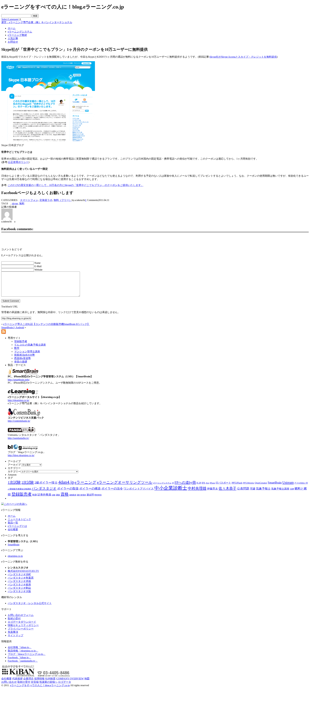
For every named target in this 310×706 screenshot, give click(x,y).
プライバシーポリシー (21, 628)
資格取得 (72, 495)
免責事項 (13, 632)
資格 (65, 494)
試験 (53, 495)
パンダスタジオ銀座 (19, 584)
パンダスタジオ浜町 (19, 574)
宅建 (252, 488)
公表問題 (243, 488)
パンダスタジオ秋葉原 (21, 577)
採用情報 (39, 678)
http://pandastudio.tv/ (18, 438)
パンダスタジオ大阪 (19, 591)
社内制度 (50, 678)
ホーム (12, 516)
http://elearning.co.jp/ (18, 400)
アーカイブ (14, 464)
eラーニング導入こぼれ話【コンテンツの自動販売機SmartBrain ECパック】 (46, 324)
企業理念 (28, 678)
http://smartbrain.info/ (19, 379)
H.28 (198, 483)
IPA (203, 483)
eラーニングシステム (162, 483)
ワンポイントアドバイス (139, 488)
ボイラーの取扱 (68, 488)
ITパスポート (223, 482)
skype (15, 203)
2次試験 (27, 482)
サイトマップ (15, 635)
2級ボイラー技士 (46, 482)
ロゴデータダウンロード (22, 621)
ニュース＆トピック (19, 519)
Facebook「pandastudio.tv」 (23, 660)
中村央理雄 (197, 488)
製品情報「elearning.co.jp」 (23, 650)
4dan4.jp (66, 482)
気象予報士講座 (280, 488)
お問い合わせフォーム (21, 615)
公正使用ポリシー (18, 162)
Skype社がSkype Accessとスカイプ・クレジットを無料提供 (243, 56)
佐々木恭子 (227, 488)
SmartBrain (275, 482)
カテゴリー (14, 471)
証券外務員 (44, 494)
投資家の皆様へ (48, 682)
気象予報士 (263, 488)
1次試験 (14, 482)
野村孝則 (98, 495)
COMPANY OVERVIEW (70, 678)
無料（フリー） (63, 200)
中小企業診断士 (170, 488)
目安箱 (35, 682)
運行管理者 (81, 495)
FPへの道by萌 (185, 482)
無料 (21, 203)
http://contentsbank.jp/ (19, 421)
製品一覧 (13, 522)
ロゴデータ (64, 682)
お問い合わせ (9, 682)
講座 (58, 495)
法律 (292, 489)
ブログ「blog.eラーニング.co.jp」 (27, 654)
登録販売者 (21, 494)
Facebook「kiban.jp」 (19, 657)
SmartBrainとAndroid (12, 327)
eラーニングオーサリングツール (124, 482)
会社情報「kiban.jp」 (19, 647)
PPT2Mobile (248, 483)
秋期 (34, 495)
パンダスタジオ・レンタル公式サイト (30, 603)
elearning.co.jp (15, 556)
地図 (86, 678)
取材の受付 (14, 618)
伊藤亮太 (212, 488)
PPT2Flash (237, 483)
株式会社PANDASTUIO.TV (23, 571)
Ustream (288, 482)
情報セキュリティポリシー (23, 625)
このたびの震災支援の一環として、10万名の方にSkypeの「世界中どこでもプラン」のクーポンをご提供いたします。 (75, 185)
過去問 (90, 494)
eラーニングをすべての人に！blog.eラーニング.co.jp (40, 685)
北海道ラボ (45, 200)
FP (173, 483)
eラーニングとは (17, 526)
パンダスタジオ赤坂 (19, 581)
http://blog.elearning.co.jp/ (21, 455)
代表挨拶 (17, 678)
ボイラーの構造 (90, 488)
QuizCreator (261, 483)
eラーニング (85, 482)
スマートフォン (29, 200)
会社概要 (13, 529)
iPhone (212, 483)
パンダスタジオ (44, 488)
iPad (207, 483)
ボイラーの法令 (112, 488)
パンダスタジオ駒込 (19, 588)
